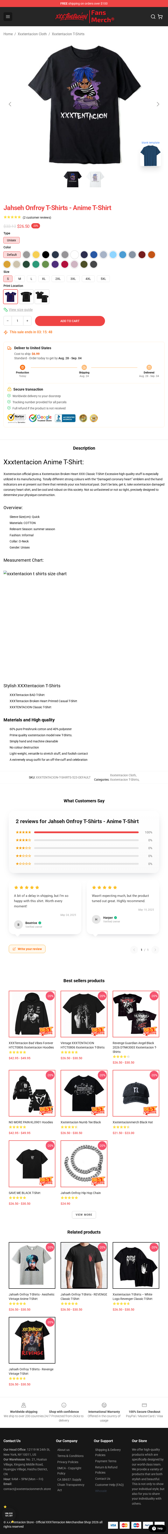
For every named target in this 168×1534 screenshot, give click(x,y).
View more (84, 1214)
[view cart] (160, 16)
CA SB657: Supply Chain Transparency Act (70, 1485)
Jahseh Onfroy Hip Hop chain (81, 1193)
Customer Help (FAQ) (109, 1485)
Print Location (13, 286)
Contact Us (102, 1478)
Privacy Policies (67, 1462)
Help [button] (160, 1528)
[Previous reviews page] (134, 950)
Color (7, 247)
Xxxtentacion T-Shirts (68, 34)
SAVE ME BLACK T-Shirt (24, 1193)
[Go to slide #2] (95, 179)
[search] (153, 16)
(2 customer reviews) (37, 217)
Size (6, 271)
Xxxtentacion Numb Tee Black (81, 1122)
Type (7, 233)
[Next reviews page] (155, 950)
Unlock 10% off (9, 1514)
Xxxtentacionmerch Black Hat (133, 1122)
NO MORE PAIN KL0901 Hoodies (31, 1122)
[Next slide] (157, 104)
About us (63, 1450)
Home (8, 34)
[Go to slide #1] (72, 179)
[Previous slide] (10, 104)
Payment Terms (105, 1461)
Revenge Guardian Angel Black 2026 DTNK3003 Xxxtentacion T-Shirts (135, 1047)
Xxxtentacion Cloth (32, 34)
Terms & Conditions (70, 1456)
